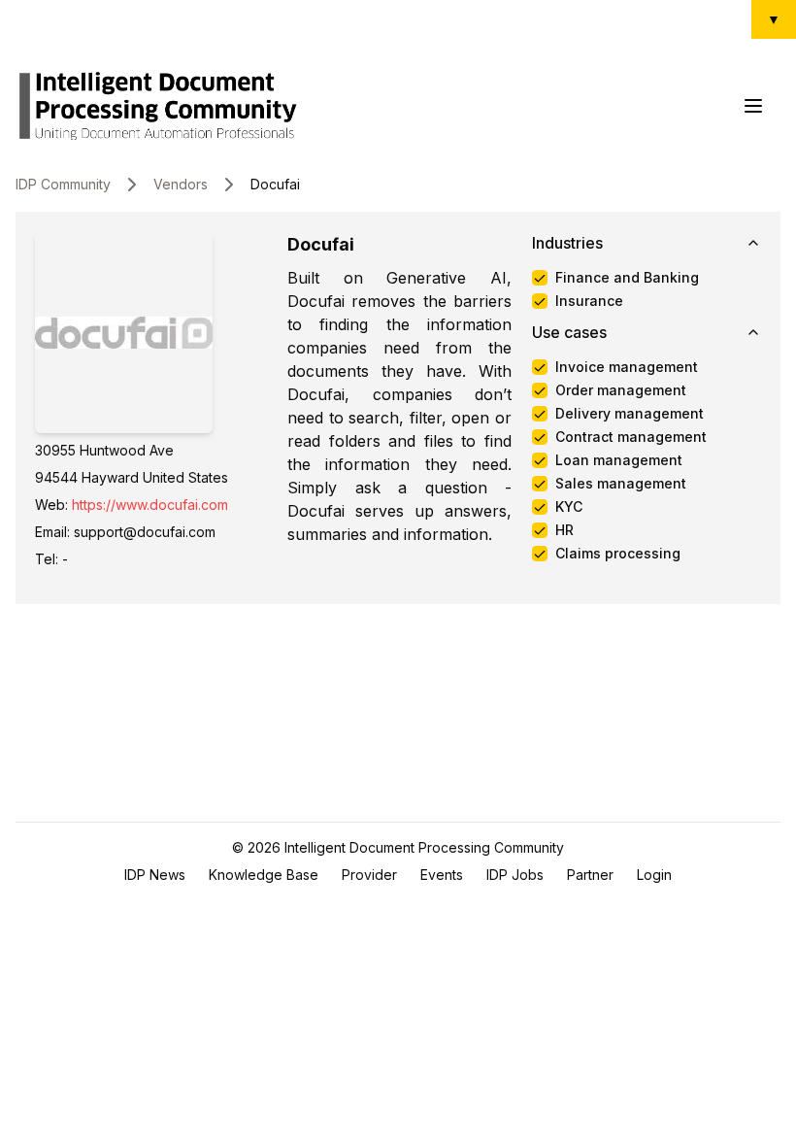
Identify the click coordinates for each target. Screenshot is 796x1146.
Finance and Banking (627, 278)
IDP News (154, 874)
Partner (590, 874)
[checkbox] (539, 278)
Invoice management (626, 367)
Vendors (180, 184)
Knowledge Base (263, 874)
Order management (620, 390)
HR (564, 530)
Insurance (589, 301)
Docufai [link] (275, 184)
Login (654, 874)
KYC (568, 507)
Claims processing (617, 553)
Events (441, 874)
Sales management (620, 483)
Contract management (631, 437)
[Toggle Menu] (753, 106)
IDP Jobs (515, 874)
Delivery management (629, 414)
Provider (369, 874)
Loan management (618, 460)
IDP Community (63, 184)
